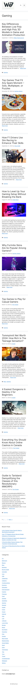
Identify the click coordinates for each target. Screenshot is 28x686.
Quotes (4, 636)
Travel (3, 656)
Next (10, 519)
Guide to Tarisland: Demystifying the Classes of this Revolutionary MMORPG (12, 481)
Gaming (6, 72)
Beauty (4, 563)
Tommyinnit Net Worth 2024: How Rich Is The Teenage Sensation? (14, 338)
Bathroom (4, 560)
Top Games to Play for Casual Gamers (14, 300)
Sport (3, 645)
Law (3, 618)
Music (3, 627)
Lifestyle (4, 620)
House (3, 612)
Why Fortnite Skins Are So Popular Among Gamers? (14, 248)
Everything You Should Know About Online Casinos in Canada (14, 442)
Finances (4, 594)
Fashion (4, 592)
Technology (5, 649)
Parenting (4, 632)
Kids (3, 616)
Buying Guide (5, 569)
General (4, 605)
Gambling (4, 600)
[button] (20, 5)
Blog (5, 381)
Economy (4, 585)
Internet (4, 614)
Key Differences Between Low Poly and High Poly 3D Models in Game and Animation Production (13, 29)
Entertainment (5, 589)
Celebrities (5, 578)
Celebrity (4, 580)
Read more (23, 68)
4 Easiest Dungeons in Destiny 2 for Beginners (14, 392)
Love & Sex (5, 623)
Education (4, 587)
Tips (3, 652)
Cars (3, 574)
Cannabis (4, 572)
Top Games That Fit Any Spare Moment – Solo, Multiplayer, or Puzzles (13, 84)
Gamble (4, 598)
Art (3, 558)
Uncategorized (6, 658)
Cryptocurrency (6, 583)
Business (4, 567)
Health (3, 607)
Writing (4, 663)
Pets (3, 634)
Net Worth (4, 629)
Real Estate (5, 638)
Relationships (5, 640)
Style (3, 647)
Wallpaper (4, 660)
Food (3, 596)
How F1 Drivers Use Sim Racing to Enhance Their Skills (12, 140)
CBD (3, 576)
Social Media (5, 643)
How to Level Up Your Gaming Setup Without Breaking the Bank (14, 194)
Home (3, 609)
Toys (3, 654)
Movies (4, 625)
